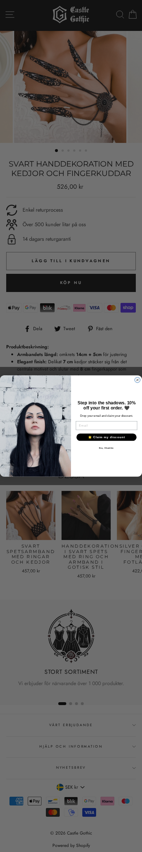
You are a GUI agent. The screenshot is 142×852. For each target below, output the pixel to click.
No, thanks (106, 448)
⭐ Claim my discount (106, 437)
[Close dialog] (137, 380)
